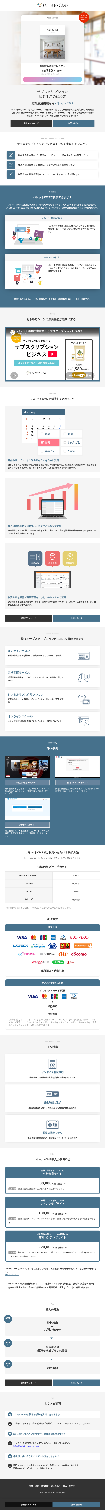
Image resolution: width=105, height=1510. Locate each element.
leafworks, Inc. (59, 1492)
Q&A (64, 1486)
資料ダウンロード (31, 123)
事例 (37, 1486)
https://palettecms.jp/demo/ (26, 1446)
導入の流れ (55, 1486)
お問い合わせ (74, 123)
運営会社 (72, 1486)
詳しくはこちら (12, 1274)
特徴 (31, 1486)
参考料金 (45, 1486)
